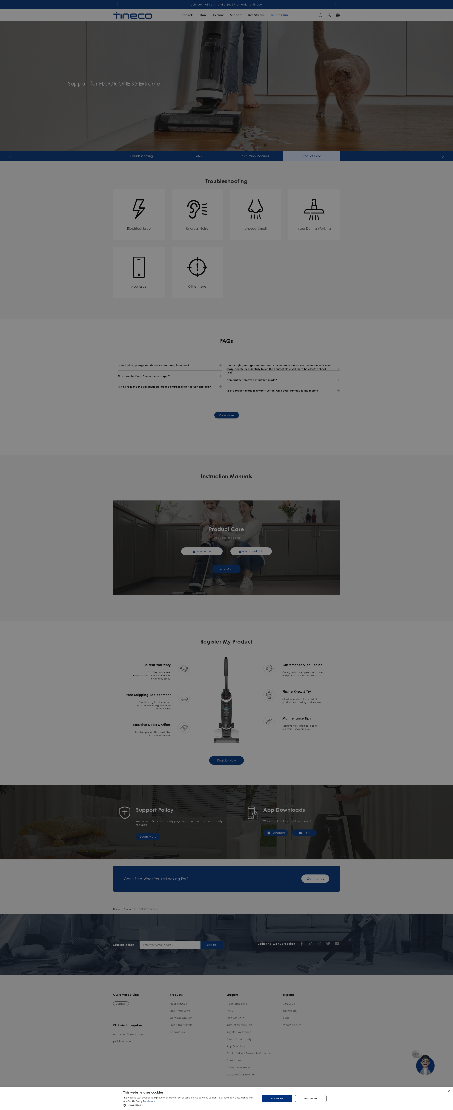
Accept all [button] (277, 1098)
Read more (149, 1101)
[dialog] (226, 1098)
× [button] (449, 1090)
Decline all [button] (310, 1098)
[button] (189, 1105)
